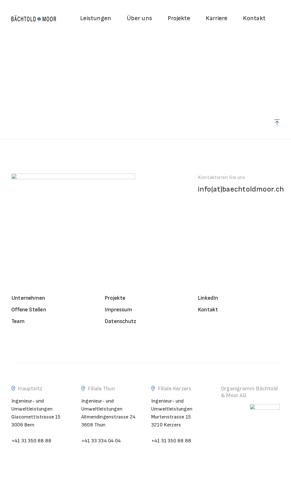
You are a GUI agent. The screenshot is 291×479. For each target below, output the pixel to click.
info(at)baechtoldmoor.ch (241, 189)
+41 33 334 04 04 (101, 441)
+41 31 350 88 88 (31, 441)
